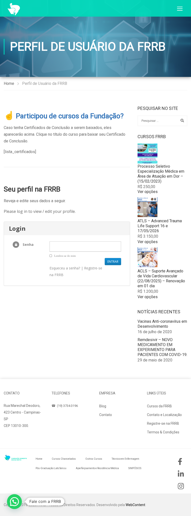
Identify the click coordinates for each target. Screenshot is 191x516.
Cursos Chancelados (64, 458)
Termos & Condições (163, 432)
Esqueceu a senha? (64, 268)
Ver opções (148, 191)
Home (9, 83)
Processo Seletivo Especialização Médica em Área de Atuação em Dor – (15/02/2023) (161, 174)
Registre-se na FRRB (163, 423)
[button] (14, 501)
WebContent (135, 505)
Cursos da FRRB (159, 406)
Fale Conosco (19, 438)
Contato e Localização (164, 415)
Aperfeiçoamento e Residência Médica (97, 468)
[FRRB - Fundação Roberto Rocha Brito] (13, 9)
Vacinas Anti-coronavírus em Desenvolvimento (162, 324)
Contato (105, 415)
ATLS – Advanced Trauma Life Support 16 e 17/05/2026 (160, 226)
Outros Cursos (93, 458)
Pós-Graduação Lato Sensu (51, 468)
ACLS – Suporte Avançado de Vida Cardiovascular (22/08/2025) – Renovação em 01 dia (161, 278)
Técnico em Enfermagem (125, 458)
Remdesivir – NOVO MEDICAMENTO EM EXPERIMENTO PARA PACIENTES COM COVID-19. (162, 347)
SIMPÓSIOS (134, 468)
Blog (102, 406)
